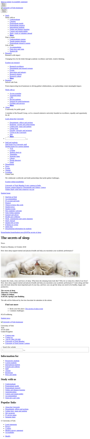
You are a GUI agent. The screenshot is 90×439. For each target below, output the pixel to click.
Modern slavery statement (14, 430)
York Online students (12, 213)
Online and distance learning (15, 390)
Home (3, 232)
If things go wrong (11, 225)
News (7, 166)
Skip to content (6, 2)
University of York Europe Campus (17, 343)
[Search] (24, 350)
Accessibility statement (19, 2)
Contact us (9, 337)
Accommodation (11, 199)
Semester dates (10, 417)
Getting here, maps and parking (16, 411)
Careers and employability (14, 394)
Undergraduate (10, 384)
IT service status (10, 415)
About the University (12, 407)
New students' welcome (13, 211)
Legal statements (11, 424)
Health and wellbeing (12, 217)
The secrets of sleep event (34, 309)
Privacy (8, 426)
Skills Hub (9, 227)
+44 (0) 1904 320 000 (13, 339)
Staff (7, 369)
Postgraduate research (12, 388)
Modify (7, 436)
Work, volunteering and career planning (19, 219)
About (7, 107)
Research (8, 53)
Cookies (8, 428)
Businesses (9, 373)
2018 (26, 232)
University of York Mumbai (14, 341)
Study (7, 15)
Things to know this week (14, 205)
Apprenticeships (10, 392)
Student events (10, 209)
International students (12, 365)
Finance (8, 203)
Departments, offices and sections (16, 409)
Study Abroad (10, 221)
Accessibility (9, 432)
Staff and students (11, 142)
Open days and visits (12, 398)
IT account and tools (12, 201)
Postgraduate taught (12, 386)
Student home (5, 193)
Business (8, 80)
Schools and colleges (12, 367)
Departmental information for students (18, 229)
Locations (8, 172)
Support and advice (12, 215)
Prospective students (12, 361)
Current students (11, 363)
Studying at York (11, 197)
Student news (10, 207)
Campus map (9, 335)
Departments (9, 164)
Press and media (10, 375)
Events (7, 168)
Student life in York (12, 223)
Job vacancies (10, 413)
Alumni (8, 170)
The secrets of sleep (34, 232)
